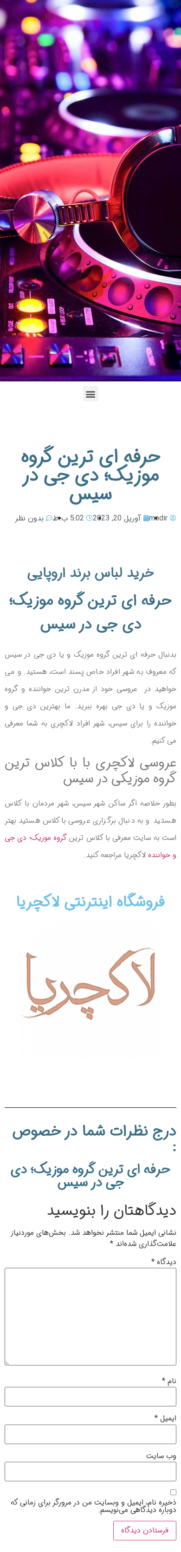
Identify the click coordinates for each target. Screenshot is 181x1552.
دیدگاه (163, 1262)
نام (169, 1381)
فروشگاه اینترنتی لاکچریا (90, 902)
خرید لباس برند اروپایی (90, 573)
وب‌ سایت (161, 1456)
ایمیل (165, 1418)
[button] (90, 393)
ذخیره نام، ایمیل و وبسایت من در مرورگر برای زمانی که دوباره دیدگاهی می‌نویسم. (93, 1506)
